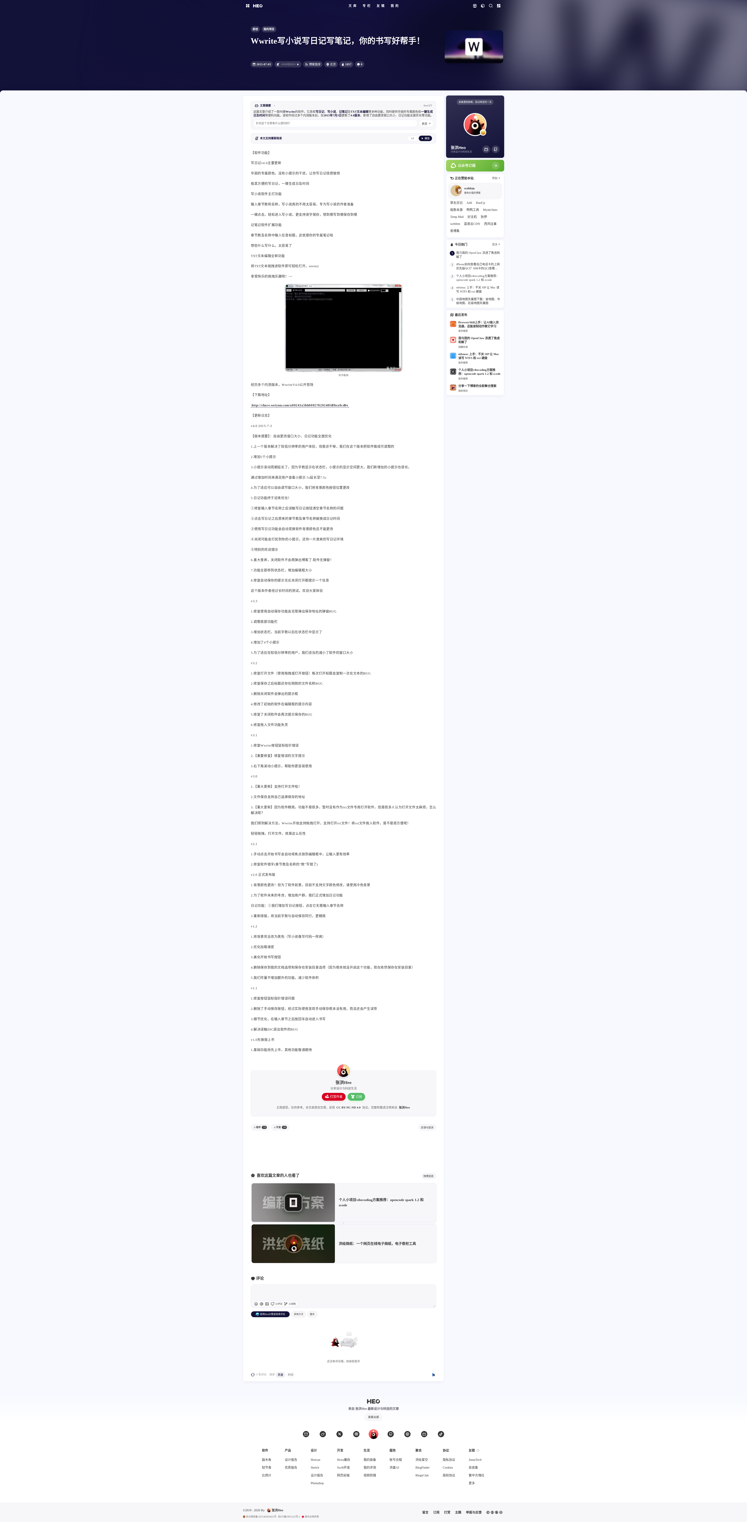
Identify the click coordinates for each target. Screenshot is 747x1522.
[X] (339, 1434)
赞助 (495, 178)
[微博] (323, 1434)
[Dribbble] (356, 1434)
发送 (424, 123)
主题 (458, 1512)
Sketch (315, 1467)
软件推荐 (463, 331)
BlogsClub (422, 1475)
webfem (455, 223)
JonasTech (475, 1459)
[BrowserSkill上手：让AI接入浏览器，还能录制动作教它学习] (453, 324)
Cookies (448, 1467)
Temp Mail (457, 216)
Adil (469, 202)
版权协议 (449, 1475)
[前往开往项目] (474, 6)
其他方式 (298, 1314)
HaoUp (480, 202)
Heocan (315, 1459)
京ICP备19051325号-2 (289, 1516)
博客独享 (315, 64)
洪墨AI (394, 1467)
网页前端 (343, 1475)
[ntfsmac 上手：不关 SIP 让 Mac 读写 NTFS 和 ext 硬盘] (453, 356)
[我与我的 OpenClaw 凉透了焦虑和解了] (453, 340)
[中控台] (498, 6)
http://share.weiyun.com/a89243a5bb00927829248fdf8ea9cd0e (300, 405)
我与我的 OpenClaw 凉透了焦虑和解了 (479, 340)
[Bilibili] (486, 149)
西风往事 (490, 223)
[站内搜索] (490, 6)
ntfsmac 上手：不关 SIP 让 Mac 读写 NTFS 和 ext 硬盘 (478, 356)
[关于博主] (343, 1070)
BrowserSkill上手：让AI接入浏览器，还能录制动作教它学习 (478, 324)
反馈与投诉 (427, 1127)
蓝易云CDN (472, 223)
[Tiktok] (441, 1434)
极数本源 (456, 209)
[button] (261, 1304)
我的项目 (268, 29)
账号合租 (395, 1459)
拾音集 (473, 1467)
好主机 (472, 216)
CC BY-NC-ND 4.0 (348, 1107)
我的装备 (370, 1459)
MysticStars (490, 209)
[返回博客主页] (258, 6)
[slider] (434, 1306)
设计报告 (291, 1459)
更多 (495, 244)
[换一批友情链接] (478, 1450)
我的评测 (370, 1467)
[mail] (306, 1434)
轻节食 (266, 1467)
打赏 (447, 1512)
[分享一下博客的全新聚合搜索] (453, 387)
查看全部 (373, 1417)
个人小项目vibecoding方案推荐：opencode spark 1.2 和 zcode (479, 371)
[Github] (495, 149)
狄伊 (484, 216)
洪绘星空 (421, 1459)
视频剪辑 (370, 1475)
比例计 (266, 1475)
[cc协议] (494, 1512)
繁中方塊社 (476, 1475)
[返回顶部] (373, 1434)
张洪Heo (404, 1107)
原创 (255, 29)
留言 (425, 1512)
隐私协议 (449, 1459)
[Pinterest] (407, 1434)
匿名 (312, 1314)
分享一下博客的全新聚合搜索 (477, 385)
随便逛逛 (428, 1176)
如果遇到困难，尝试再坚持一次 (475, 102)
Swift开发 (343, 1467)
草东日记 (456, 202)
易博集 (455, 230)
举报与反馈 (474, 1512)
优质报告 (291, 1467)
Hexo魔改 (343, 1459)
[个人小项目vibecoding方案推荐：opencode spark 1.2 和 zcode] (453, 371)
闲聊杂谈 (463, 347)
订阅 (359, 1096)
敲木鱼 (266, 1459)
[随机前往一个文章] (482, 6)
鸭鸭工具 (473, 209)
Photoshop (317, 1483)
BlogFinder (422, 1467)
